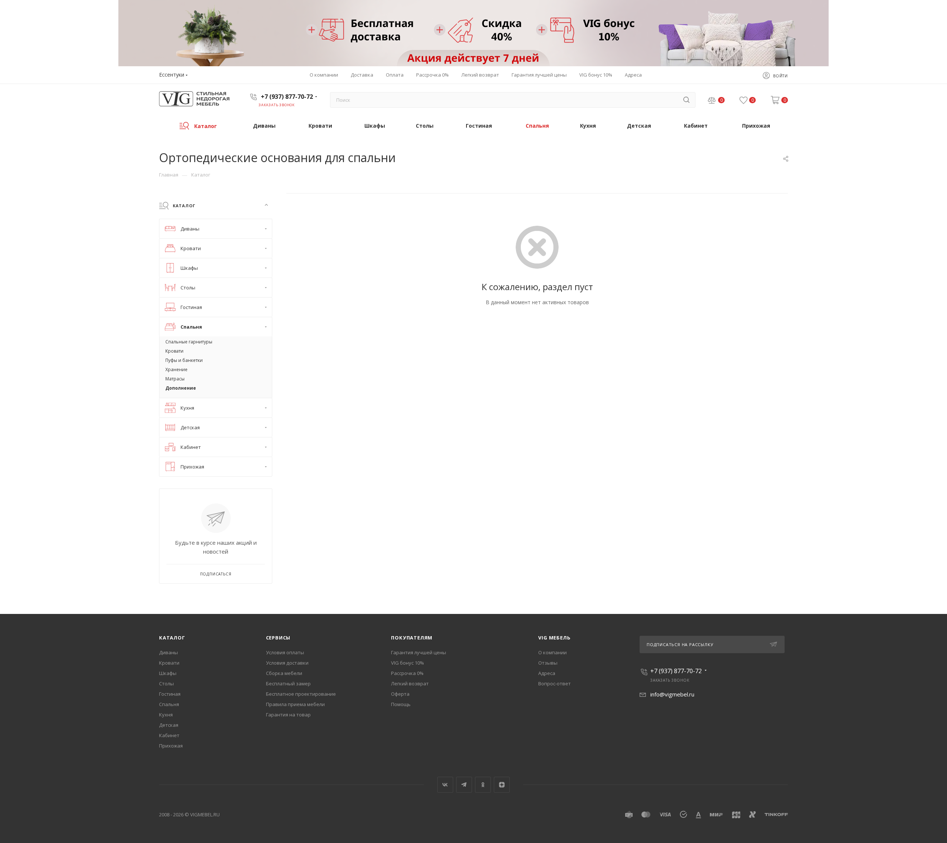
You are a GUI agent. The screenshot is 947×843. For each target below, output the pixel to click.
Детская (168, 725)
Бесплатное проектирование (301, 694)
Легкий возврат (410, 683)
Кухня (166, 714)
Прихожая (171, 745)
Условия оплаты (285, 652)
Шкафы (167, 673)
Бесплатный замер (288, 683)
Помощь (401, 704)
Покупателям (411, 637)
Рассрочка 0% (407, 673)
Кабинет (169, 735)
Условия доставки (287, 662)
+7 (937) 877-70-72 (287, 97)
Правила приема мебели (295, 704)
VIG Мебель (554, 637)
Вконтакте (445, 785)
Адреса (546, 673)
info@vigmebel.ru (672, 694)
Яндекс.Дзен (502, 785)
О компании (552, 652)
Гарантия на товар (288, 714)
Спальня (169, 704)
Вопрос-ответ (554, 683)
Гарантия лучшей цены (418, 652)
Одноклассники (483, 785)
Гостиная (170, 694)
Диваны (168, 652)
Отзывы (547, 662)
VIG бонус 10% (407, 662)
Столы (166, 683)
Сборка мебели (284, 673)
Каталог (172, 637)
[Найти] (686, 100)
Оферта (400, 694)
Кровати (169, 662)
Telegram (464, 785)
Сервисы (278, 637)
